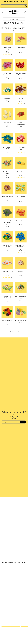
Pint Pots (20, 98)
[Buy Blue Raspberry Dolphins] (7, 138)
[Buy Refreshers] (21, 163)
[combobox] (13, 6)
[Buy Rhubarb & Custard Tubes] (7, 287)
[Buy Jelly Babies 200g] (21, 312)
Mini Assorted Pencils (7, 246)
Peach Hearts (20, 221)
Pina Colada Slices (21, 197)
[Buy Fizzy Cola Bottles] (7, 188)
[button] (25, 12)
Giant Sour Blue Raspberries (7, 221)
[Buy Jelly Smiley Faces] (7, 312)
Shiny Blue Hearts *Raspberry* (20, 246)
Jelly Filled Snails (20, 296)
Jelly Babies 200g (20, 320)
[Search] (26, 6)
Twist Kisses (21, 147)
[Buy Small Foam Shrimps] (7, 39)
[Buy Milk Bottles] (7, 114)
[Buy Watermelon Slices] (21, 39)
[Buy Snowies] (21, 263)
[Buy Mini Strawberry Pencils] (21, 65)
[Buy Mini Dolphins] (7, 89)
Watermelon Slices (21, 48)
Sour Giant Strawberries (7, 74)
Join (23, 422)
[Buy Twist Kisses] (21, 138)
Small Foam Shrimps (7, 48)
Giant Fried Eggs (7, 271)
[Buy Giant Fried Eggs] (7, 263)
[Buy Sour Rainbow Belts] (7, 163)
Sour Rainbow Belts (7, 172)
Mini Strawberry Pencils (21, 74)
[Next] (19, 331)
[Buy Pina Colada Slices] (21, 188)
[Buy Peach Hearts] (21, 212)
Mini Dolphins (7, 98)
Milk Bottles (7, 123)
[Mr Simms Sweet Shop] (13, 12)
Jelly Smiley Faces (7, 320)
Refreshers (20, 172)
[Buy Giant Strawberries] (21, 114)
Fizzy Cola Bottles (7, 197)
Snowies (20, 271)
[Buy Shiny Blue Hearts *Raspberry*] (21, 237)
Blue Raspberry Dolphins (7, 147)
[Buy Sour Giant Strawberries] (7, 65)
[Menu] (2, 12)
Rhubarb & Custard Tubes (7, 296)
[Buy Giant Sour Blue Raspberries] (7, 212)
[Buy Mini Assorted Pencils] (7, 237)
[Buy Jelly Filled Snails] (21, 287)
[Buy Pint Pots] (21, 89)
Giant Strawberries (21, 123)
